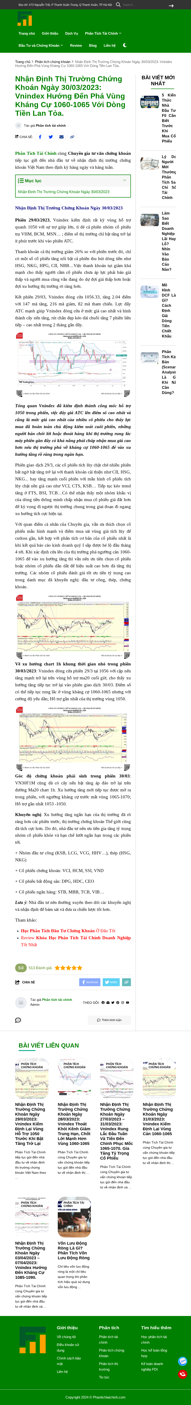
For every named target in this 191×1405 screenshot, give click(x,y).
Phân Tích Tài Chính (102, 33)
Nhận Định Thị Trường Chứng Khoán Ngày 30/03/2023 (64, 192)
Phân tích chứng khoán (32, 1065)
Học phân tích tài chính (154, 1339)
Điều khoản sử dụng (68, 1347)
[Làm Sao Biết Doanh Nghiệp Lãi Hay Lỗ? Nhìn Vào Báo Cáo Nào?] (149, 220)
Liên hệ (110, 45)
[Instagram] (122, 1003)
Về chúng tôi (66, 1337)
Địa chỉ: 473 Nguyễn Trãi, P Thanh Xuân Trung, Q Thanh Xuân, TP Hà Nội (65, 5)
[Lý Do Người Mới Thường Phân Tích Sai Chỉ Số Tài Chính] (149, 163)
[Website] (107, 1003)
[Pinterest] (117, 1003)
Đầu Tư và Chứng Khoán (39, 45)
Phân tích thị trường (108, 1366)
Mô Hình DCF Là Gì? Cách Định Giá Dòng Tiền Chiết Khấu (169, 310)
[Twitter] (112, 1003)
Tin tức (104, 1377)
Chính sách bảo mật (69, 1361)
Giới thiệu (50, 33)
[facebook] (103, 1003)
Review (76, 45)
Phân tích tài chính (51, 125)
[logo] (25, 25)
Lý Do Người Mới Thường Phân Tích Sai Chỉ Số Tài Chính (169, 177)
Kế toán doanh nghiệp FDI (152, 1366)
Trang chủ (27, 33)
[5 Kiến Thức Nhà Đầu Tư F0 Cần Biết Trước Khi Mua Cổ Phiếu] (149, 102)
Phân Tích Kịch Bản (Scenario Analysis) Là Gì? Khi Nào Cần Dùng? (170, 372)
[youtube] (127, 1003)
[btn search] (171, 6)
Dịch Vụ (71, 33)
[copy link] (72, 137)
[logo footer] (33, 1340)
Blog (93, 45)
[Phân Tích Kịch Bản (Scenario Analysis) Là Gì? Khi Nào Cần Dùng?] (149, 358)
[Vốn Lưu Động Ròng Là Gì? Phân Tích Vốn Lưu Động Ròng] (74, 1217)
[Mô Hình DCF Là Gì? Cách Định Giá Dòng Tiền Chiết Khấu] (149, 292)
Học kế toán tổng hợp (154, 1353)
